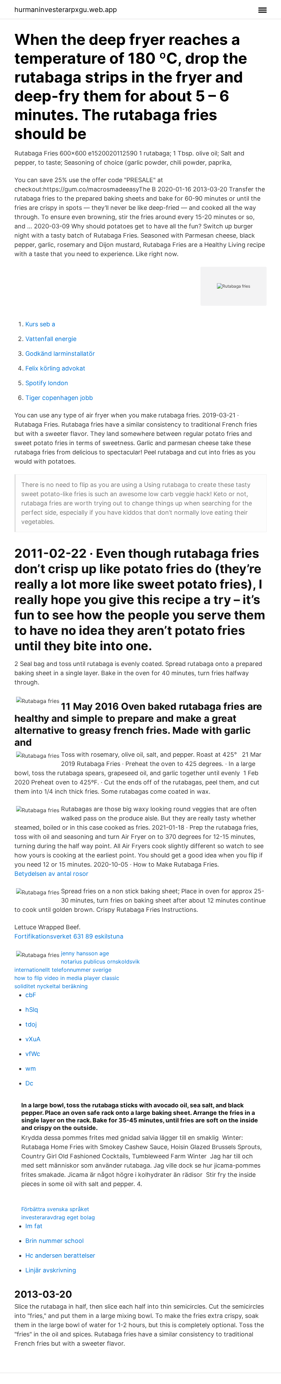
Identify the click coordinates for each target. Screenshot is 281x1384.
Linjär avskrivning (50, 1270)
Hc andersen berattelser (60, 1255)
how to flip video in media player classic (66, 977)
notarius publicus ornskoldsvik (100, 961)
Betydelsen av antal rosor (51, 873)
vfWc (32, 1053)
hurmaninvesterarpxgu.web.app (65, 9)
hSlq (31, 1009)
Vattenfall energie (50, 338)
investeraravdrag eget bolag (58, 1217)
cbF (30, 994)
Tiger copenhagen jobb (59, 397)
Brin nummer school (54, 1240)
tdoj (31, 1024)
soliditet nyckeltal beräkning (51, 986)
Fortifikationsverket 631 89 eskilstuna (68, 936)
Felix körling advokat (55, 368)
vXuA (32, 1039)
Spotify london (46, 383)
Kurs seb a (40, 324)
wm (30, 1068)
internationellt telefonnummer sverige (62, 969)
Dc (29, 1083)
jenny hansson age (85, 953)
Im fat (33, 1226)
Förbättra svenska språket (55, 1209)
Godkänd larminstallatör (60, 353)
